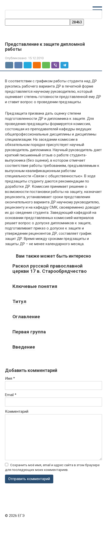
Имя (10, 378)
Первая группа (29, 332)
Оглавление (26, 316)
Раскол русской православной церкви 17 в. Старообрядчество (49, 268)
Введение (23, 347)
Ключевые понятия (34, 286)
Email (10, 395)
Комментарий (16, 411)
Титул (19, 301)
